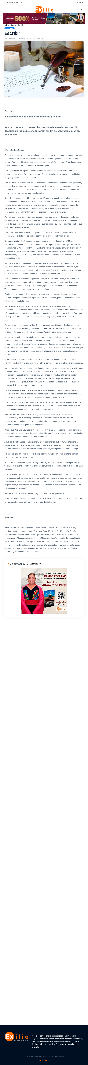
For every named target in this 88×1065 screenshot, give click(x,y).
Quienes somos (44, 1060)
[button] (81, 9)
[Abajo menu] (44, 18)
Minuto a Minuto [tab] (19, 564)
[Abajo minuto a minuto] (44, 590)
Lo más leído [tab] (35, 564)
